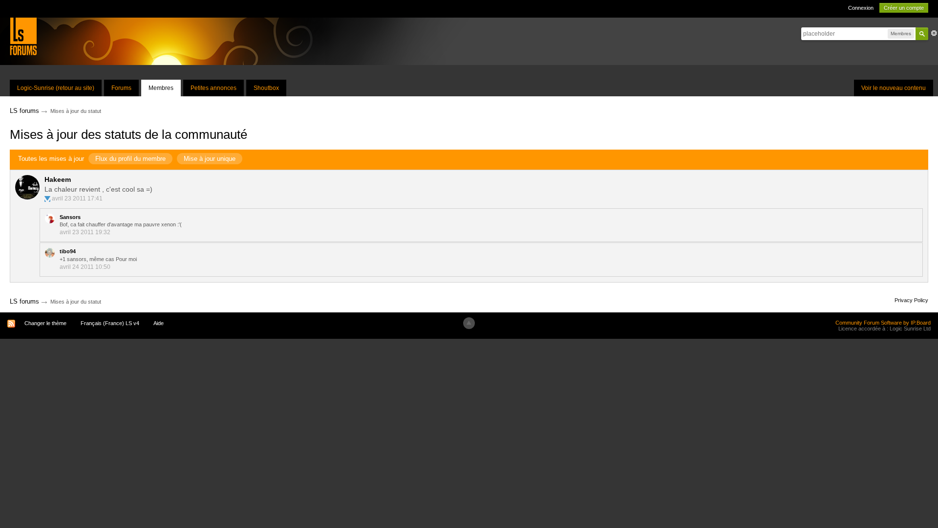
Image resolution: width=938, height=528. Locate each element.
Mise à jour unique (209, 158)
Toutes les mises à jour (51, 158)
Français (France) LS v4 (110, 323)
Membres (161, 88)
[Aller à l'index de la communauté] (23, 36)
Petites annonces (213, 88)
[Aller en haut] (469, 323)
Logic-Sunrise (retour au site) (55, 88)
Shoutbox (266, 88)
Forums (121, 88)
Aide (158, 323)
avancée (934, 33)
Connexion (861, 8)
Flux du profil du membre (130, 158)
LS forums (24, 301)
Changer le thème (45, 323)
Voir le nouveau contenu (893, 88)
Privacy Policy (911, 300)
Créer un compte (904, 8)
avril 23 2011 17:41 (77, 198)
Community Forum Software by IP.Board (883, 323)
